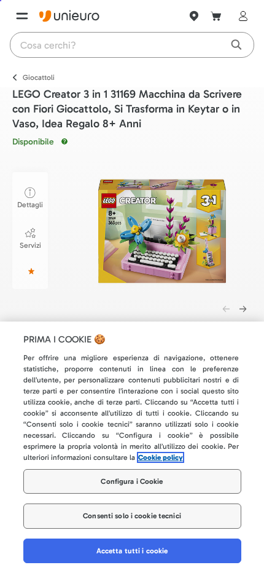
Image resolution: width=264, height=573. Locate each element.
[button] (162, 231)
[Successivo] (243, 308)
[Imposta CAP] (194, 16)
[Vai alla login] (240, 16)
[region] (132, 447)
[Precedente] (226, 308)
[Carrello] (216, 16)
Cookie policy (160, 457)
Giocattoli (39, 77)
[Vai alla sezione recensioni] (30, 271)
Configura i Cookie (132, 481)
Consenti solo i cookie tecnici (132, 516)
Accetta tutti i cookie (132, 551)
